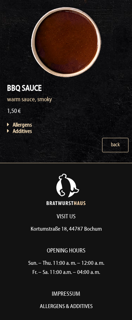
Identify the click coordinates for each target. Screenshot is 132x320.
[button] (44, 125)
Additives (22, 131)
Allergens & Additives (66, 306)
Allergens (22, 125)
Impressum (66, 294)
